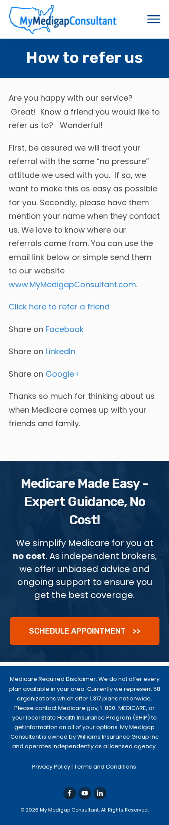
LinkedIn (60, 351)
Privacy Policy (52, 767)
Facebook (65, 329)
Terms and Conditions (105, 767)
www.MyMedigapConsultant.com (72, 284)
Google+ (63, 373)
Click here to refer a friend (59, 306)
